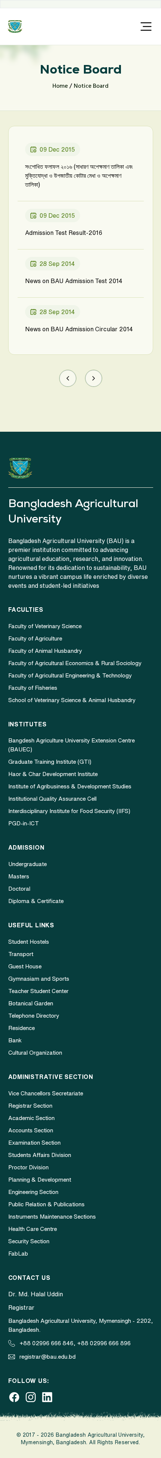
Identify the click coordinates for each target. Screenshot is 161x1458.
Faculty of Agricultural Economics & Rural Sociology (75, 663)
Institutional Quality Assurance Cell (52, 798)
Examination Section (34, 1142)
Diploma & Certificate (36, 901)
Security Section (28, 1241)
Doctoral (19, 888)
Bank (15, 1040)
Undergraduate (27, 864)
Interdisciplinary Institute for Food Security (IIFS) (69, 811)
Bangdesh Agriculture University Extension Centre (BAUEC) (71, 745)
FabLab (18, 1253)
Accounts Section (30, 1130)
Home (60, 85)
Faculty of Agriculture (35, 638)
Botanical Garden (30, 1003)
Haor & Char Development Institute (53, 774)
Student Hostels (28, 941)
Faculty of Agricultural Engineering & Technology (70, 675)
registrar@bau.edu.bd (47, 1356)
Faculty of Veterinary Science (45, 626)
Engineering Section (33, 1192)
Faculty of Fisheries (32, 688)
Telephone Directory (33, 1015)
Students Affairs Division (39, 1155)
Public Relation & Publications (46, 1204)
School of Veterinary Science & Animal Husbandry (72, 700)
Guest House (25, 966)
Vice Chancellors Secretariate (45, 1093)
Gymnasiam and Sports (38, 978)
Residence (21, 1028)
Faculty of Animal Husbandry (45, 651)
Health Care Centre (32, 1229)
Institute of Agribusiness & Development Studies (69, 786)
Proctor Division (28, 1167)
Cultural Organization (35, 1052)
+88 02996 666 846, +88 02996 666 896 (75, 1343)
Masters (18, 876)
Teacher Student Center (38, 991)
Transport (20, 954)
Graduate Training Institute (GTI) (49, 761)
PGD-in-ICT (23, 823)
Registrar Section (30, 1105)
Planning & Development (39, 1179)
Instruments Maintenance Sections (52, 1216)
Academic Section (31, 1118)
